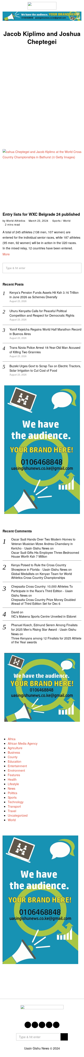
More (6, 254)
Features (14, 775)
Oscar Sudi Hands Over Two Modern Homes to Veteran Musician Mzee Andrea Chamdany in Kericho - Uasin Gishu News (43, 543)
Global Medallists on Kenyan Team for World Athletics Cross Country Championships (41, 575)
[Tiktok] (56, 1025)
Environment (16, 770)
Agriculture (15, 748)
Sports (56, 220)
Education (14, 761)
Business (14, 752)
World (67, 220)
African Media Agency (22, 743)
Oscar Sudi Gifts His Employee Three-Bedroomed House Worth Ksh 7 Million (45, 554)
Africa (12, 739)
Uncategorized (18, 815)
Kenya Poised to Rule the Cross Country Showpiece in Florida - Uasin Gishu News (39, 567)
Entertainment (17, 766)
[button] (76, 268)
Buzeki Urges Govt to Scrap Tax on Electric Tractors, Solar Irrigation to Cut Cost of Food (45, 368)
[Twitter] (35, 1025)
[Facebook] (28, 1025)
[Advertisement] (42, 92)
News (11, 788)
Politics (12, 793)
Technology (15, 802)
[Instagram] (42, 1025)
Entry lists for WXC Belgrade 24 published (41, 214)
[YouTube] (49, 1025)
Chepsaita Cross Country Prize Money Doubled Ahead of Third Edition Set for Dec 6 (43, 601)
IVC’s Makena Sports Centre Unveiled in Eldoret (43, 616)
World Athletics (15, 220)
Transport (14, 806)
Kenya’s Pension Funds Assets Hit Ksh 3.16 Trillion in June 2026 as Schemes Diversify (44, 294)
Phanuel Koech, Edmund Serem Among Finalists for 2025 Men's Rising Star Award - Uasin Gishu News (44, 629)
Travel (12, 811)
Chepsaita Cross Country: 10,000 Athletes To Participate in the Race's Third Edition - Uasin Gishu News (42, 590)
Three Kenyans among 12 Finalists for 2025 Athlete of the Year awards (46, 640)
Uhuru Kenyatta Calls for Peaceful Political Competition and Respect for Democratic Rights (41, 313)
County (12, 757)
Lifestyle (13, 784)
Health (12, 779)
